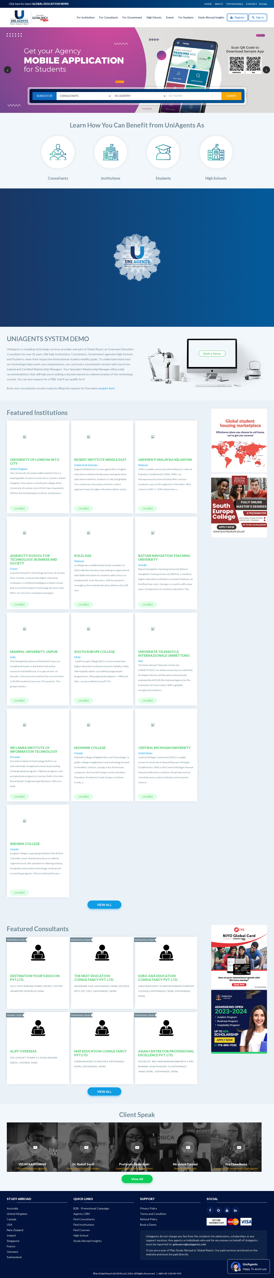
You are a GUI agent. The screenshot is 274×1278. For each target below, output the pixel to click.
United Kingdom (17, 1213)
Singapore (13, 1241)
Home (208, 3)
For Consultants (108, 17)
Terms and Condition (153, 1213)
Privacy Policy (148, 1208)
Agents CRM (81, 1213)
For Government (132, 17)
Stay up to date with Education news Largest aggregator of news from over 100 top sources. (139, 263)
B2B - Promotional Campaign (91, 1208)
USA (9, 1224)
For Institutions (86, 17)
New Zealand (15, 1230)
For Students (186, 17)
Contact (251, 3)
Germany (12, 1251)
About (219, 3)
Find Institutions (83, 1224)
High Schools (154, 17)
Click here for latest (39, 3)
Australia (12, 1208)
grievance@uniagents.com (189, 1244)
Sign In (260, 17)
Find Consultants (84, 1219)
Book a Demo (148, 1224)
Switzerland (14, 1257)
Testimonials (234, 3)
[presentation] (7, 69)
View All (104, 905)
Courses (19, 508)
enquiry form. (107, 388)
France (11, 1246)
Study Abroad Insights (211, 17)
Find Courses (81, 1230)
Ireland (11, 1235)
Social (263, 3)
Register (239, 17)
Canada (11, 1219)
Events (170, 17)
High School (80, 1235)
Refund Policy (148, 1219)
